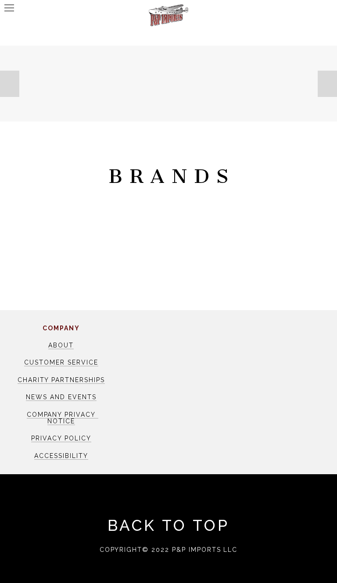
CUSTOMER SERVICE (61, 362)
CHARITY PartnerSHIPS (61, 379)
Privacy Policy (61, 438)
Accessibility (61, 455)
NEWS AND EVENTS (61, 397)
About (61, 345)
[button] (9, 84)
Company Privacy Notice (62, 418)
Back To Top (168, 525)
